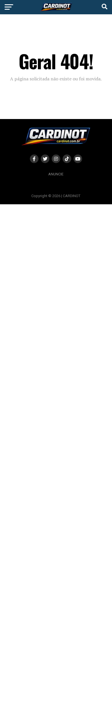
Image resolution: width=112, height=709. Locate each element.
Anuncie (55, 174)
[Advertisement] (56, 456)
